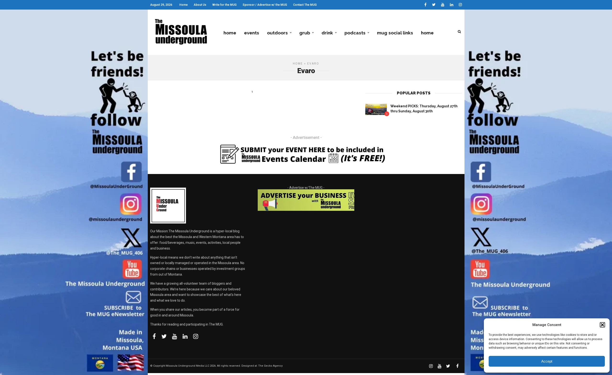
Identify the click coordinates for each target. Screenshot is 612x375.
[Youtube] (442, 5)
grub (304, 32)
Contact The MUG (305, 4)
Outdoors (277, 32)
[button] (602, 324)
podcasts (355, 32)
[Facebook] (154, 336)
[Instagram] (460, 5)
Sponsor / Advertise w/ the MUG (265, 4)
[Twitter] (164, 336)
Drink (327, 32)
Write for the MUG (224, 4)
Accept (546, 361)
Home (183, 4)
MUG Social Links (395, 32)
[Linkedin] (451, 5)
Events (251, 32)
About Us (200, 4)
